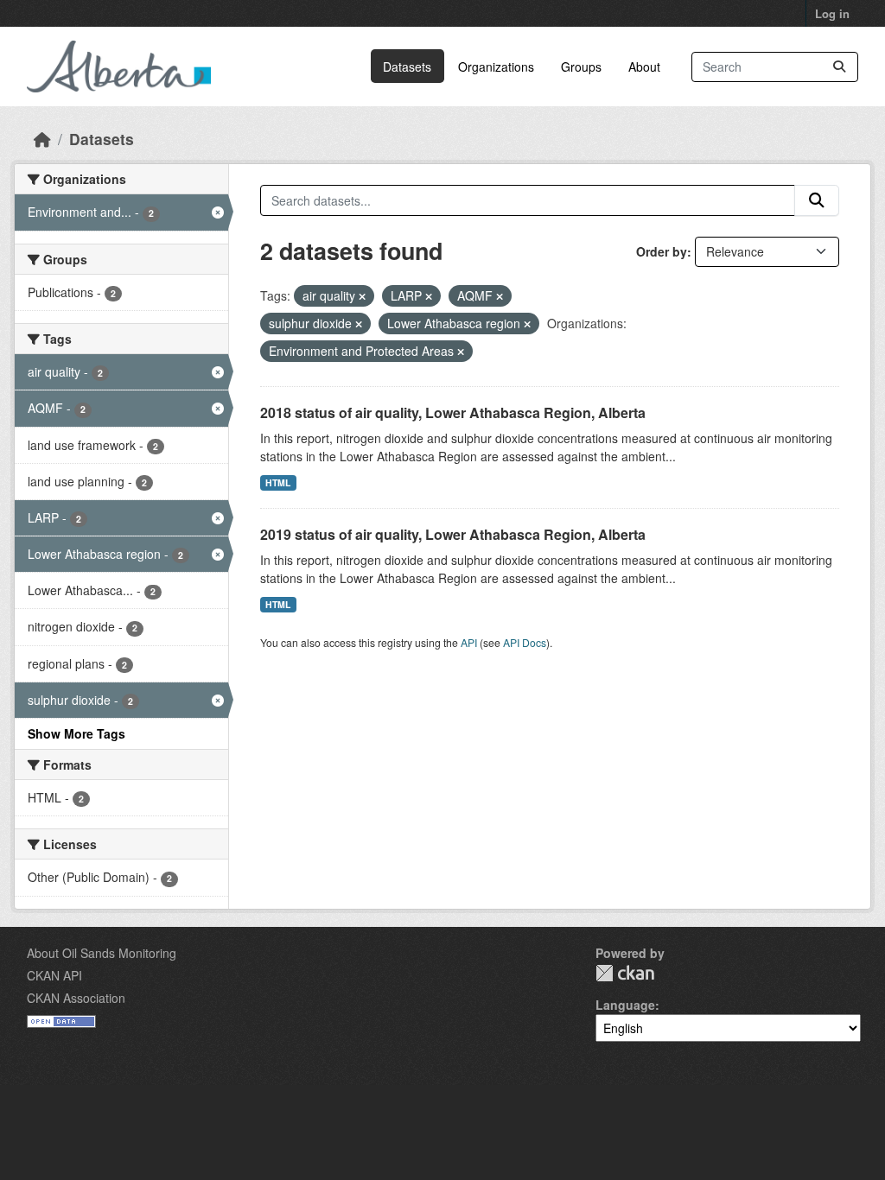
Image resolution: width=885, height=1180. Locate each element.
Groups (581, 66)
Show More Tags (76, 733)
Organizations (496, 66)
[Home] (42, 138)
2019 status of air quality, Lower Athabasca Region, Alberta (453, 534)
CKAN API (54, 975)
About (644, 66)
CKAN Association (76, 997)
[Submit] (839, 67)
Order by (661, 251)
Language (625, 1004)
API (469, 642)
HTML (277, 482)
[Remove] (362, 296)
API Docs (524, 642)
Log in (832, 13)
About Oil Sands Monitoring (101, 952)
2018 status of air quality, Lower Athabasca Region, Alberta (453, 412)
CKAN (624, 973)
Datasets (407, 66)
